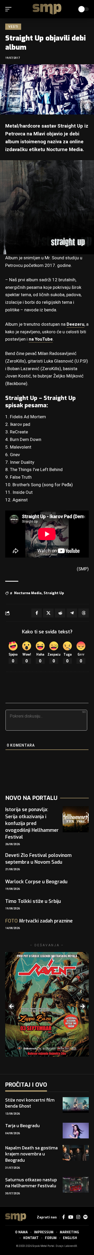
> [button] (82, 1007)
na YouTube (41, 339)
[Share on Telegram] (72, 613)
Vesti (13, 26)
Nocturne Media (28, 593)
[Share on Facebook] (36, 613)
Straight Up (54, 593)
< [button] (12, 1007)
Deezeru (75, 324)
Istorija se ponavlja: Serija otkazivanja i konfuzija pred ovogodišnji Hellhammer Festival (32, 823)
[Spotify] (85, 1217)
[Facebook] (63, 1217)
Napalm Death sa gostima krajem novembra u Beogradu (31, 1154)
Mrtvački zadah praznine (39, 921)
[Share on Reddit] (60, 613)
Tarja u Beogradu (22, 1125)
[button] (9, 9)
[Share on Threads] (83, 613)
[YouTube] (70, 1217)
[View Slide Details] (47, 1004)
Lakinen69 (70, 1246)
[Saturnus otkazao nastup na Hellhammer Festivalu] (76, 1185)
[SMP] (47, 9)
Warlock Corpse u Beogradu (36, 882)
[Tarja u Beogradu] (76, 1130)
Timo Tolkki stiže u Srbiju (33, 901)
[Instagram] (78, 1217)
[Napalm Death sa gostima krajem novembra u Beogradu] (76, 1153)
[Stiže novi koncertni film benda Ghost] (76, 1105)
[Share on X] (48, 613)
